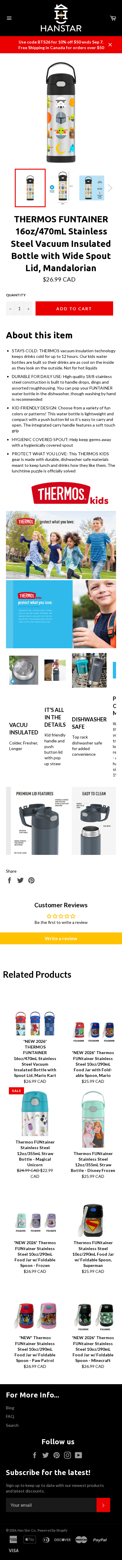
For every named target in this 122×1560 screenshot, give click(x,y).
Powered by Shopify (53, 1530)
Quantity (16, 295)
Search (12, 1425)
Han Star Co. (26, 1530)
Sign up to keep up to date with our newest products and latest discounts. (55, 1488)
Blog (10, 1407)
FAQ (10, 1416)
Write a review (61, 938)
